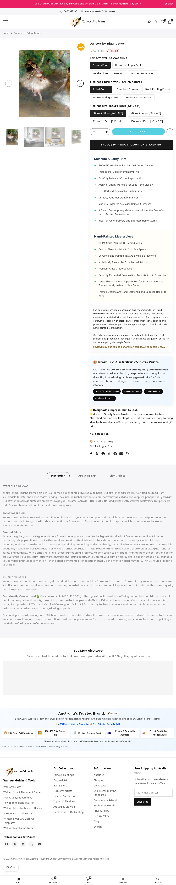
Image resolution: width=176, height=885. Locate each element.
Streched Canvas (127, 89)
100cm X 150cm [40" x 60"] (147, 121)
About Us (99, 774)
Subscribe (142, 801)
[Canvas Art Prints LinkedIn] (31, 844)
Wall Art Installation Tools (18, 828)
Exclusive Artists (62, 790)
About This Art (87, 475)
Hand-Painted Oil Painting (108, 73)
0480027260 (70, 11)
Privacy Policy (101, 810)
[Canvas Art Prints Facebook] (6, 844)
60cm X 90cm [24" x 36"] (108, 113)
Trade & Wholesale (104, 805)
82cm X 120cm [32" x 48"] (108, 121)
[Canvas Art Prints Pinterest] (39, 844)
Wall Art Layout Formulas (17, 797)
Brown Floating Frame (139, 97)
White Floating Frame (105, 97)
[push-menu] (5, 21)
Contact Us (100, 785)
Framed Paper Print (142, 73)
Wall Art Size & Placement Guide (22, 792)
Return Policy (101, 816)
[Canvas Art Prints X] (15, 844)
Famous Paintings (63, 774)
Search (98, 826)
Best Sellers (60, 785)
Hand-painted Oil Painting (68, 812)
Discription (58, 475)
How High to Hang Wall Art (18, 802)
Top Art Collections (64, 801)
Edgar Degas (108, 441)
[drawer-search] (149, 22)
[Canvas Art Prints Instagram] (23, 844)
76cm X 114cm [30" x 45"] (146, 113)
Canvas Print (100, 65)
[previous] (8, 83)
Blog (96, 821)
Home (6, 33)
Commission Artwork (106, 800)
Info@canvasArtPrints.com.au (100, 11)
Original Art (60, 780)
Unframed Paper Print (128, 65)
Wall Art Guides (12, 787)
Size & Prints (117, 475)
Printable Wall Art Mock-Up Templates (19, 820)
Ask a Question (99, 434)
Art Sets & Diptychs (64, 806)
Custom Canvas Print (65, 796)
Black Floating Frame (157, 89)
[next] (80, 83)
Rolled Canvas (101, 89)
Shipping (99, 780)
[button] (170, 131)
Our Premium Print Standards (105, 793)
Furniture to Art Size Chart (18, 813)
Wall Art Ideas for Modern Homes (22, 808)
